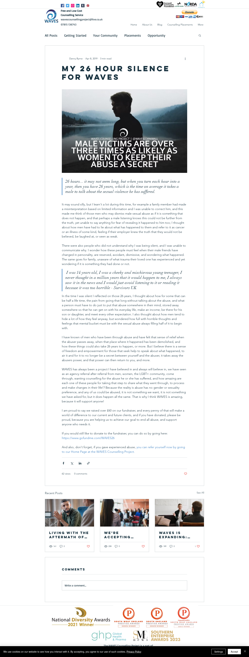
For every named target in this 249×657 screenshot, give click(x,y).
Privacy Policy (134, 651)
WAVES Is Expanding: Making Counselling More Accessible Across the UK (177, 535)
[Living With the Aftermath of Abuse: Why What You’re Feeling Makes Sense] (69, 513)
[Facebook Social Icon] (62, 5)
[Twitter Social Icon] (67, 5)
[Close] (245, 651)
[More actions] (185, 58)
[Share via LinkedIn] (80, 463)
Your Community (105, 35)
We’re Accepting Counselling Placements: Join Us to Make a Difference (120, 535)
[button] (200, 24)
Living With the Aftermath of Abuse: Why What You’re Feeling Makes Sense (69, 535)
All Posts (51, 35)
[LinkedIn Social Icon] (77, 5)
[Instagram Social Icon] (72, 5)
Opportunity (156, 35)
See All (200, 492)
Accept (234, 651)
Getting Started (75, 35)
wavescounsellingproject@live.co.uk (82, 19)
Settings (218, 651)
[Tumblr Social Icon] (83, 5)
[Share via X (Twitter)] (71, 463)
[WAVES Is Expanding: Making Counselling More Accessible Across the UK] (179, 513)
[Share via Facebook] (63, 463)
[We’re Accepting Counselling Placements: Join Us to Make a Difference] (124, 513)
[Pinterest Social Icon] (88, 5)
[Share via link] (88, 463)
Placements (132, 35)
